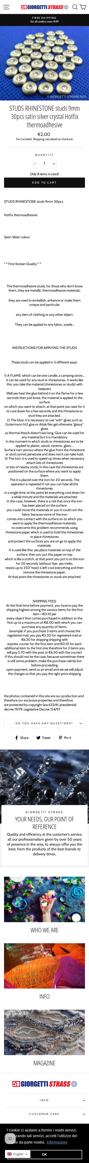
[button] (17, 1154)
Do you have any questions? (44, 723)
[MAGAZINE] (44, 1032)
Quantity (44, 154)
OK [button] (44, 1154)
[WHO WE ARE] (44, 899)
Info (44, 1100)
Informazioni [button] (57, 1142)
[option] (44, 20)
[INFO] (44, 966)
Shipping (38, 139)
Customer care (44, 1114)
